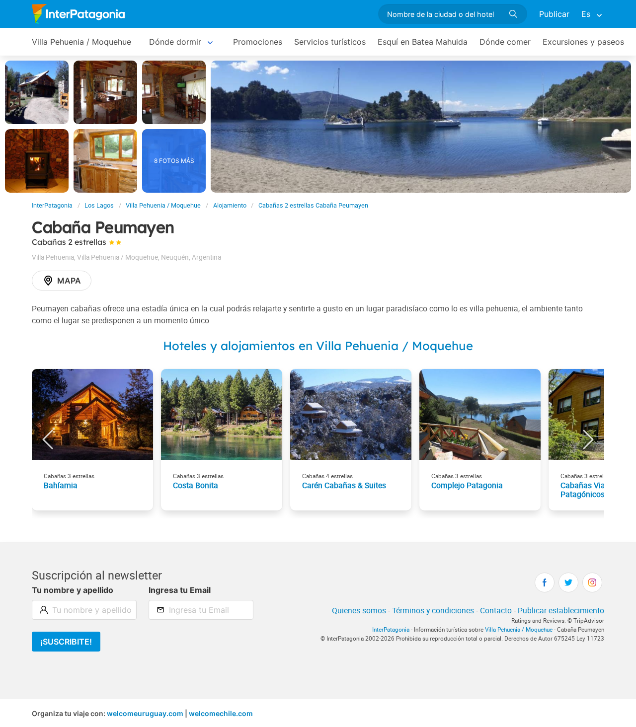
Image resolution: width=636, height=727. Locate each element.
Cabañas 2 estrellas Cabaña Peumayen (313, 205)
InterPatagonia (52, 205)
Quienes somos (359, 610)
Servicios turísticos (330, 42)
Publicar (554, 14)
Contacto (496, 610)
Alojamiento (229, 205)
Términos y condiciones (433, 610)
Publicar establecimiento (561, 610)
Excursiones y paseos (583, 42)
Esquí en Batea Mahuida (423, 42)
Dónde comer (505, 42)
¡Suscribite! (66, 642)
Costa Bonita (195, 485)
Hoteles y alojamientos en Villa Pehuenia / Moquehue (318, 345)
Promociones (257, 42)
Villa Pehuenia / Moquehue (81, 42)
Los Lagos (99, 205)
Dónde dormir (175, 42)
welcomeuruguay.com (145, 713)
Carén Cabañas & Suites (344, 485)
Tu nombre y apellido (72, 590)
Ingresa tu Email (180, 590)
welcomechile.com (221, 713)
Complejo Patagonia (467, 485)
